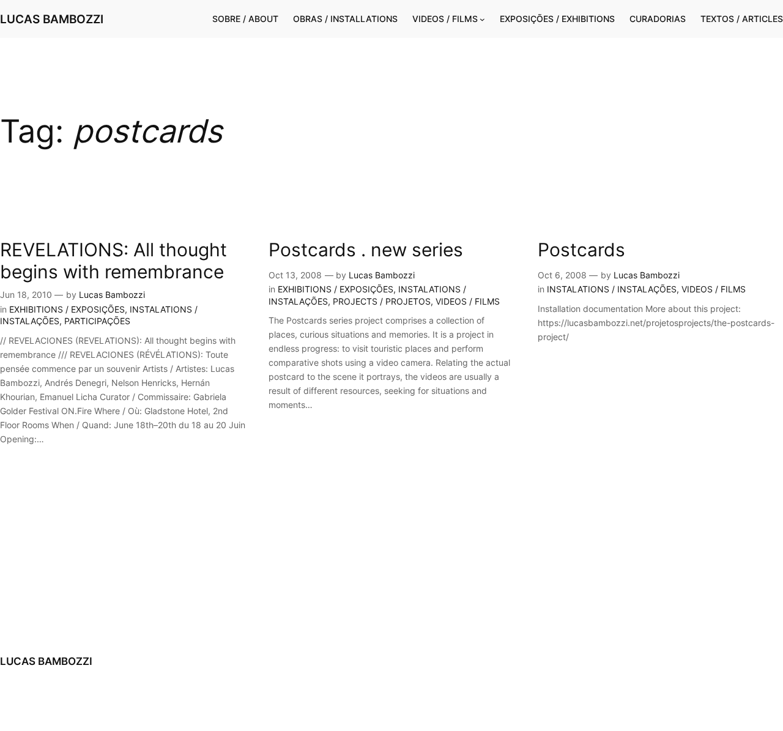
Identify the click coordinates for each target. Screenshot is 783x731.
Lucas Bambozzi (112, 294)
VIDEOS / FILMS (468, 301)
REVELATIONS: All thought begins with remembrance (113, 261)
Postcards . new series (366, 250)
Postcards (581, 250)
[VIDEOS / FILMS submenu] (482, 19)
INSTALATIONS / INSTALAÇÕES (612, 289)
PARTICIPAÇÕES (97, 321)
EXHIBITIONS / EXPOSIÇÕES (67, 309)
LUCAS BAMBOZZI (51, 19)
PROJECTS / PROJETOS (382, 301)
